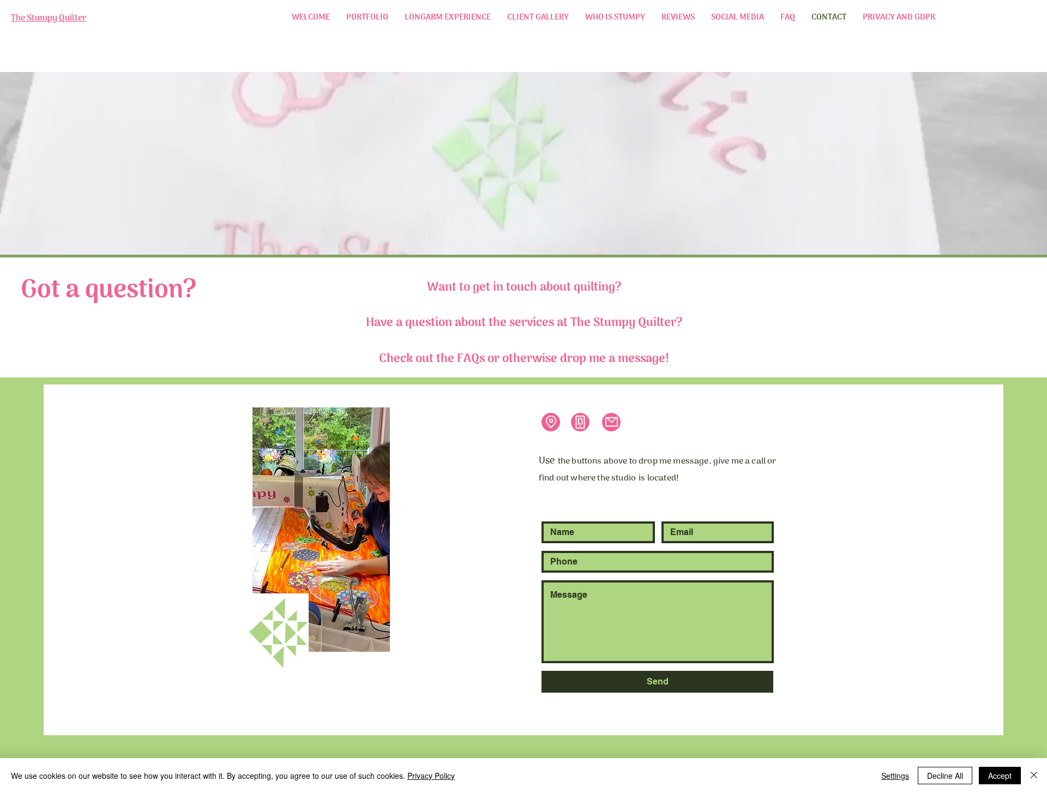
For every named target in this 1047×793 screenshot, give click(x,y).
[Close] (1033, 775)
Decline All (945, 775)
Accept (1000, 775)
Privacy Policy (431, 775)
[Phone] (580, 422)
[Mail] (611, 422)
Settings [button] (895, 775)
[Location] (550, 422)
